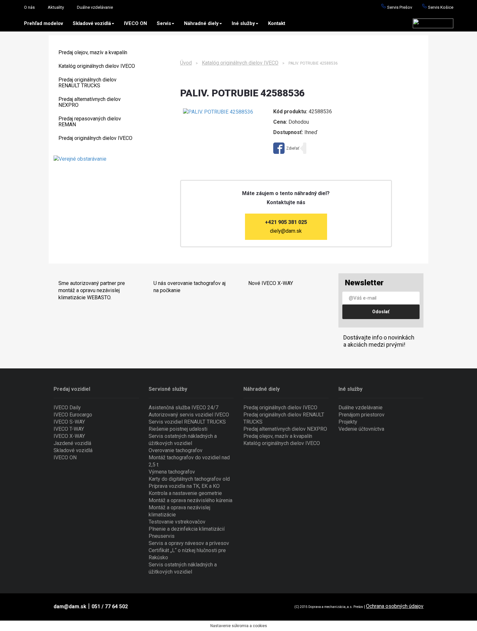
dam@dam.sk (70, 606)
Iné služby (243, 23)
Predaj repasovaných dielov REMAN (89, 122)
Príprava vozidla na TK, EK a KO (184, 486)
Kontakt (276, 23)
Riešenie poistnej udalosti (178, 429)
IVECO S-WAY (69, 422)
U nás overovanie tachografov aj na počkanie (189, 286)
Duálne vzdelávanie (95, 7)
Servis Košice (440, 7)
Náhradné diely (201, 23)
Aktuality (56, 7)
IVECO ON (135, 23)
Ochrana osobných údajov (394, 606)
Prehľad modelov (43, 23)
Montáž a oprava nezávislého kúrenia (190, 500)
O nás (29, 7)
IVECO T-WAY (69, 429)
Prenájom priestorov (361, 415)
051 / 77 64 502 (110, 606)
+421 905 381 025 (286, 222)
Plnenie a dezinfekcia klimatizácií (187, 529)
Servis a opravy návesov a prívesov (189, 543)
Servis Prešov (399, 7)
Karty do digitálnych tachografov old (189, 479)
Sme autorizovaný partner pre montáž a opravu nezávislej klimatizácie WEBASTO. (91, 290)
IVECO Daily (67, 407)
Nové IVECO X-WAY (270, 283)
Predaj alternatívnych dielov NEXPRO (89, 102)
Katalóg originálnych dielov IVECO (96, 66)
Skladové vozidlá (92, 23)
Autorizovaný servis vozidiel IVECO (189, 415)
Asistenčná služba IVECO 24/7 (183, 407)
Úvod (186, 63)
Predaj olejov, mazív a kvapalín (92, 52)
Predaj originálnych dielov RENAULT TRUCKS (87, 83)
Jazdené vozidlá (72, 443)
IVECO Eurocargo (73, 415)
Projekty (347, 422)
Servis (164, 23)
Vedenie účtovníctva (361, 429)
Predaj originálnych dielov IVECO (95, 138)
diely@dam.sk (286, 231)
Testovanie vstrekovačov (177, 522)
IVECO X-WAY (69, 436)
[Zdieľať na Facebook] (286, 148)
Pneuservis (162, 536)
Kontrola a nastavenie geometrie (185, 493)
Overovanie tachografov (175, 450)
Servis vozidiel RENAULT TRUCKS (187, 422)
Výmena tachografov (172, 472)
